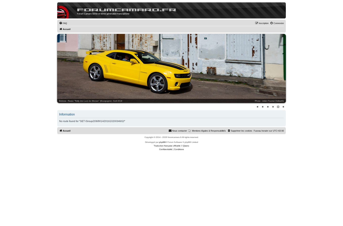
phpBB (162, 142)
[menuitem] (63, 23)
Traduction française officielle (167, 146)
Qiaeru (186, 146)
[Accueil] (67, 11)
